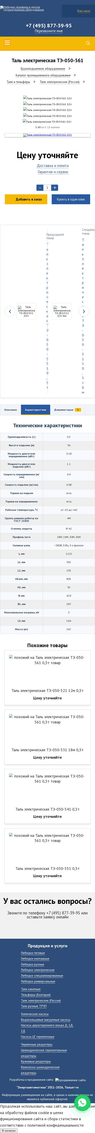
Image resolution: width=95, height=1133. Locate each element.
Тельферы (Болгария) (36, 995)
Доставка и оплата (52, 165)
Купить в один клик (71, 199)
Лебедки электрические (38, 970)
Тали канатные (31, 989)
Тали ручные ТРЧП (34, 1006)
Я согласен (9, 1130)
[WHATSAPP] (82, 1102)
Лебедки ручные (32, 964)
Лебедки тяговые (33, 953)
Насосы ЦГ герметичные (37, 1036)
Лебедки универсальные (38, 981)
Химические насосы (35, 1014)
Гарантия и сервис (53, 171)
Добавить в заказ (29, 199)
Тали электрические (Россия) (41, 1000)
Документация (66, 409)
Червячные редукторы (36, 1044)
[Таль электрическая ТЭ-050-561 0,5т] (47, 98)
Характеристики (35, 409)
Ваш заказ (83, 11)
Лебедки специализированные (42, 975)
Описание (10, 409)
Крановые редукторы (36, 1061)
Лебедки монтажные (35, 958)
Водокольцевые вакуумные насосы (45, 1019)
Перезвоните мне (49, 30)
